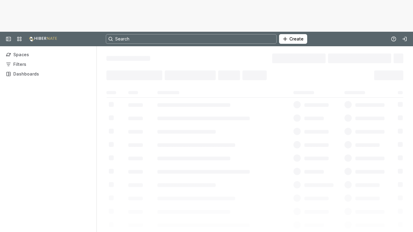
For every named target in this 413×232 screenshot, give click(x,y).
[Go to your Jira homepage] (43, 39)
